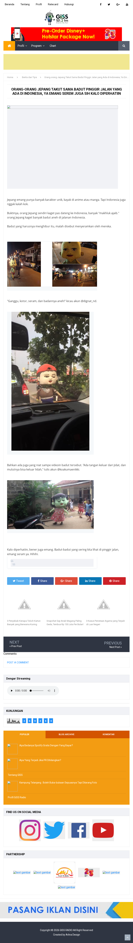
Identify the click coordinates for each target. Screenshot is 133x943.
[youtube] (103, 831)
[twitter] (54, 831)
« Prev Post (16, 646)
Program (36, 45)
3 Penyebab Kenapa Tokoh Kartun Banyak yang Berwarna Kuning (24, 623)
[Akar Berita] (111, 873)
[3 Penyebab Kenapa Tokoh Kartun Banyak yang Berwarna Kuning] (27, 604)
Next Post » (115, 647)
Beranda (9, 4)
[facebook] (79, 831)
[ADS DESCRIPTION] (66, 910)
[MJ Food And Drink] (64, 873)
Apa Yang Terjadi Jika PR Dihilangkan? (40, 760)
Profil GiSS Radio (17, 797)
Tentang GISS (15, 775)
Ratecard (53, 4)
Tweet (20, 581)
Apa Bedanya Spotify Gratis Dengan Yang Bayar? (46, 745)
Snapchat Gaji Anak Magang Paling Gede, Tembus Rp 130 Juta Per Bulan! (65, 623)
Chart (53, 45)
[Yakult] (42, 873)
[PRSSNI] (66, 888)
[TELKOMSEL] (66, 34)
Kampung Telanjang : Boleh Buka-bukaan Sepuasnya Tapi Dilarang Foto (58, 782)
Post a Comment (18, 662)
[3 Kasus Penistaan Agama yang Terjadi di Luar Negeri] (106, 604)
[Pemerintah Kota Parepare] (22, 873)
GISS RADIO (66, 930)
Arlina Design (73, 934)
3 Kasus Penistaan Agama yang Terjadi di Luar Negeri (105, 623)
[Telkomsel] (89, 873)
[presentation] (52, 264)
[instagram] (30, 831)
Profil (39, 4)
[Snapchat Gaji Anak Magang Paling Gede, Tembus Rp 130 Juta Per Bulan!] (66, 604)
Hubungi (69, 4)
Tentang (25, 4)
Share (43, 581)
